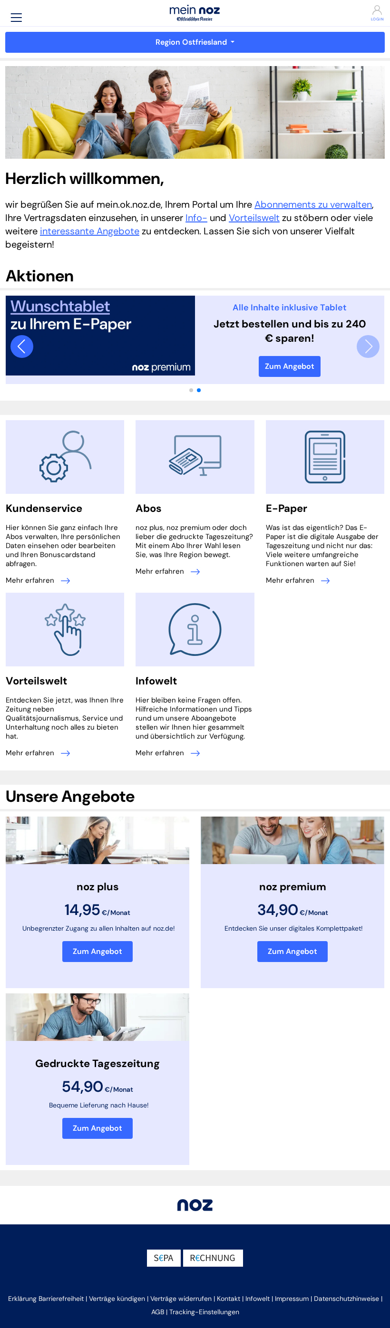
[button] (16, 17)
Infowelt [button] (257, 1298)
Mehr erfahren (31, 580)
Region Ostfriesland (192, 42)
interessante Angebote (89, 231)
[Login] (355, 10)
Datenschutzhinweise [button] (346, 1298)
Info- (196, 218)
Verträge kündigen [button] (117, 1298)
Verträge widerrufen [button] (181, 1298)
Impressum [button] (292, 1298)
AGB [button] (157, 1312)
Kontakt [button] (228, 1298)
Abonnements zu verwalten (313, 204)
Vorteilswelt (254, 218)
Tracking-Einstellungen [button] (204, 1312)
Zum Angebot (289, 366)
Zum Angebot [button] (97, 951)
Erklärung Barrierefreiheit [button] (46, 1298)
